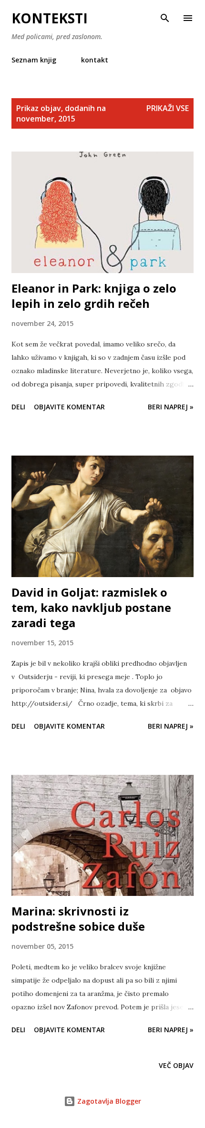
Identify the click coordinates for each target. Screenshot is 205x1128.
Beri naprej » (171, 406)
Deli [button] (18, 406)
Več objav (176, 1065)
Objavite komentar (69, 406)
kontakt (94, 59)
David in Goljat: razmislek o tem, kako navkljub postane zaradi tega (91, 607)
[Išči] (165, 17)
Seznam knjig (33, 59)
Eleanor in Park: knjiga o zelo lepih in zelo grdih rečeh (93, 295)
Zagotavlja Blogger (108, 1101)
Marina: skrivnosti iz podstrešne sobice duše (78, 918)
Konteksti (49, 18)
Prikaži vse (167, 108)
